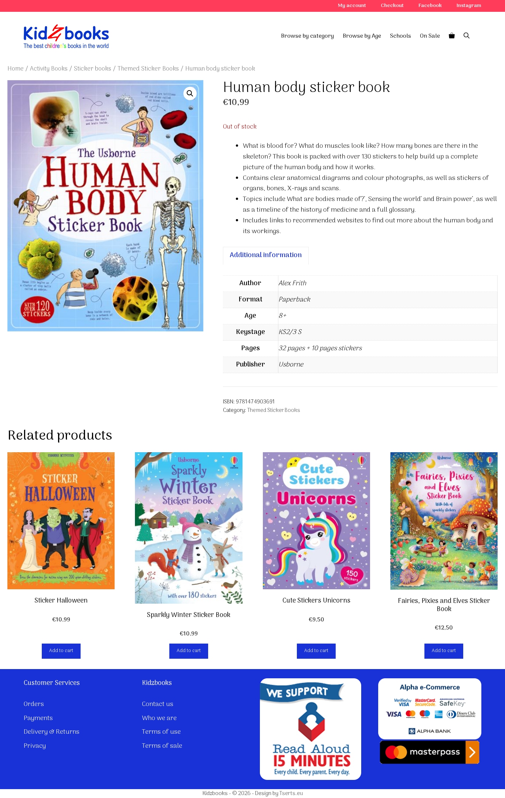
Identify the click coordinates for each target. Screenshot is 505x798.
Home (15, 69)
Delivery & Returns (51, 732)
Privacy (35, 746)
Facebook (430, 5)
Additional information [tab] (266, 255)
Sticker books (92, 69)
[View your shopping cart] (451, 36)
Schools (400, 36)
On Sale (430, 36)
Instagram (469, 5)
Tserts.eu (291, 793)
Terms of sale (162, 746)
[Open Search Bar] (466, 36)
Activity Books (49, 69)
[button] (190, 93)
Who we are (159, 718)
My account (352, 5)
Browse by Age (362, 36)
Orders (34, 704)
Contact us (157, 704)
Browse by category (307, 36)
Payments (38, 718)
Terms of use (161, 732)
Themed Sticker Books (148, 69)
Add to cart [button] (61, 651)
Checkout (392, 5)
